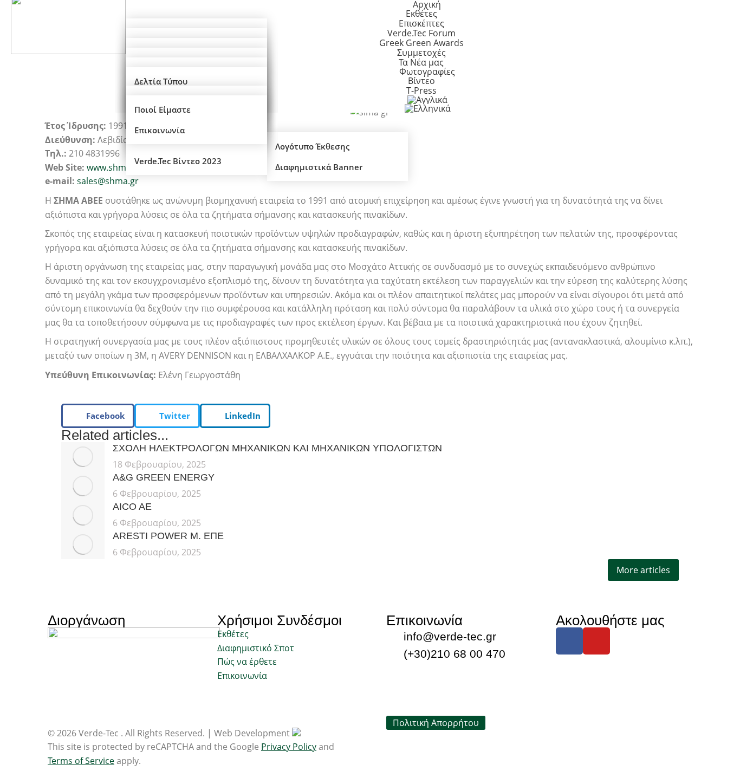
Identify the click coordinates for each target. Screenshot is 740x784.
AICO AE (132, 506)
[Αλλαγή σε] (428, 108)
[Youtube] (596, 641)
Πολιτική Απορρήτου (436, 723)
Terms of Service (81, 761)
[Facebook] (569, 641)
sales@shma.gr (108, 181)
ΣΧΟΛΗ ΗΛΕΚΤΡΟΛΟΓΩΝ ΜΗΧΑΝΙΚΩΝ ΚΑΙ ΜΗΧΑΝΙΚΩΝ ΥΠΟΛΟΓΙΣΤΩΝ (277, 448)
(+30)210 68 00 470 (454, 653)
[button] (97, 416)
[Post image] (83, 456)
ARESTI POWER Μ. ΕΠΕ (168, 535)
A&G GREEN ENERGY (164, 477)
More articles (643, 570)
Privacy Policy (288, 747)
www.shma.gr (114, 167)
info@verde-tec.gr (450, 636)
